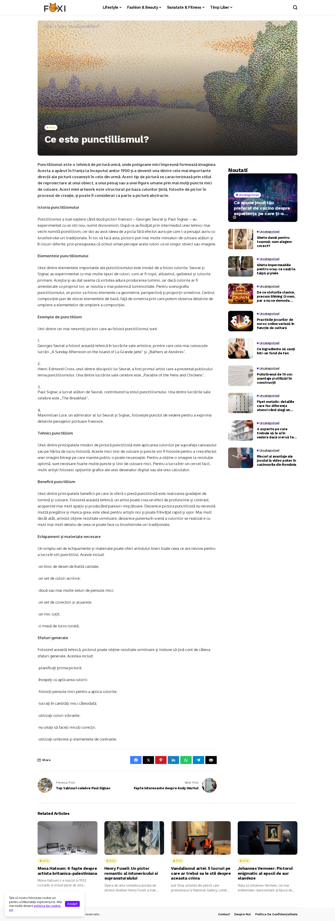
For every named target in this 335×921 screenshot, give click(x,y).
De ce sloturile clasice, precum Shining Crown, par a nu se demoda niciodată (276, 296)
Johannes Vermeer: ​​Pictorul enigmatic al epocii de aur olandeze (265, 873)
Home (48, 26)
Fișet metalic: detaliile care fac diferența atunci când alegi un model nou (275, 406)
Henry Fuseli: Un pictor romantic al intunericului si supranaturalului (131, 873)
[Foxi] (55, 7)
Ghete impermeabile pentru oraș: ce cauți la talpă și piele (276, 269)
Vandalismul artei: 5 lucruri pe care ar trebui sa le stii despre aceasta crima (201, 873)
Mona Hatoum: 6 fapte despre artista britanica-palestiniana (67, 871)
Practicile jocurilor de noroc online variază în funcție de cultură (275, 324)
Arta (61, 26)
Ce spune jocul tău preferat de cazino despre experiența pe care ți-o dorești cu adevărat (262, 208)
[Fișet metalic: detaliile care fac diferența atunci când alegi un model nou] (240, 403)
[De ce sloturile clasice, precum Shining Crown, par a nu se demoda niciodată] (240, 293)
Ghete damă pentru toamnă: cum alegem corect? (274, 242)
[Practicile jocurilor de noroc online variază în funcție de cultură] (240, 321)
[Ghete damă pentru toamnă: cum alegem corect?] (240, 239)
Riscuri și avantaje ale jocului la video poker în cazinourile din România (276, 460)
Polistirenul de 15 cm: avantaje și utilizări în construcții (274, 378)
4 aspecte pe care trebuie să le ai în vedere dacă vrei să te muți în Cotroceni (275, 433)
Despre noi (242, 914)
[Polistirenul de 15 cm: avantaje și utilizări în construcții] (240, 375)
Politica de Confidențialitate (276, 914)
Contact (224, 914)
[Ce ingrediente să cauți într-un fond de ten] (240, 348)
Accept (72, 904)
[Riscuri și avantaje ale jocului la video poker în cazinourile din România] (240, 458)
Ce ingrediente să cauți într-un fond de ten (276, 351)
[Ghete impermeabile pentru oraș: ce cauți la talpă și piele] (240, 266)
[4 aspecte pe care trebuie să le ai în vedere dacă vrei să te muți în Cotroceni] (240, 430)
